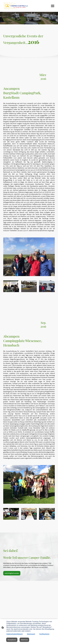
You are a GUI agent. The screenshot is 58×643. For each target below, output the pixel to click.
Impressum (31, 634)
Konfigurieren (44, 634)
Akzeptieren (11, 640)
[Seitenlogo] (15, 6)
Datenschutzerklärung (14, 634)
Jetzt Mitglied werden (11, 573)
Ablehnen (24, 640)
